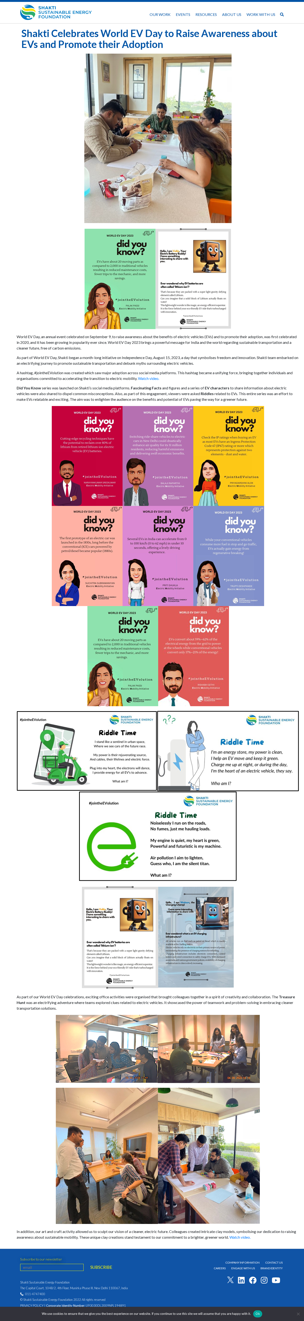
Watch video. (148, 378)
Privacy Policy (31, 1305)
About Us (231, 14)
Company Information (242, 1262)
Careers (220, 1268)
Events (183, 14)
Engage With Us (243, 1268)
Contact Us (274, 1262)
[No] (298, 1314)
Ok (258, 1314)
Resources (206, 14)
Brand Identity (272, 1268)
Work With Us (261, 14)
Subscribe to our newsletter (41, 1259)
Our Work (160, 14)
